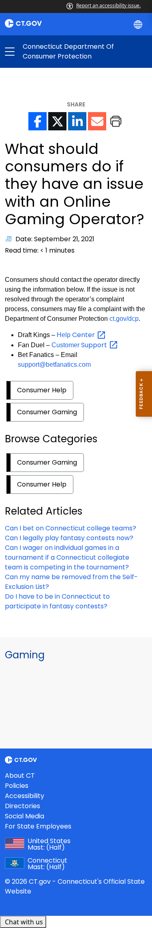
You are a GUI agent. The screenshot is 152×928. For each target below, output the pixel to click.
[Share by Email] (97, 121)
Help (76, 334)
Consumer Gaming (47, 412)
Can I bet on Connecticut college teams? (70, 528)
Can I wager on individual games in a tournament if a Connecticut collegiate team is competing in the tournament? (67, 557)
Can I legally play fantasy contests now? (69, 538)
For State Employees (38, 826)
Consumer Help (41, 390)
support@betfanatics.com (54, 364)
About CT (20, 775)
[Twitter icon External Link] (57, 121)
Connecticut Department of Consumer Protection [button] (43, 51)
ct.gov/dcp (124, 318)
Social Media (24, 816)
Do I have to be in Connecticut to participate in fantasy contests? (57, 601)
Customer (80, 345)
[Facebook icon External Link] (37, 121)
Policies (16, 785)
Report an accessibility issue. (108, 5)
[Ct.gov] (38, 23)
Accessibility (24, 795)
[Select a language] (139, 24)
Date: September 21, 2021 (54, 239)
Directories (22, 806)
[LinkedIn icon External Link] (77, 121)
